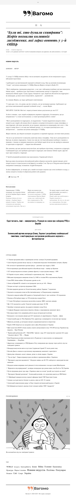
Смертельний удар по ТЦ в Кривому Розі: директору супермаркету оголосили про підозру (36, 319)
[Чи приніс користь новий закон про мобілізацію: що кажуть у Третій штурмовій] (60, 197)
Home (7, 49)
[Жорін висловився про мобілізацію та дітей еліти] (38, 196)
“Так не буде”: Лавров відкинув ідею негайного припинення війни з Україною (32, 357)
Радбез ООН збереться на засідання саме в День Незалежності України (30, 325)
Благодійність (26, 467)
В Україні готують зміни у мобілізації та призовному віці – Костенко (29, 274)
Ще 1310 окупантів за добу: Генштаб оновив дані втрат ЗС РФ (27, 304)
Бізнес (34, 466)
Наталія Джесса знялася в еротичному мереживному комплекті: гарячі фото (32, 351)
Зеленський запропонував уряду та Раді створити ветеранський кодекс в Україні (33, 383)
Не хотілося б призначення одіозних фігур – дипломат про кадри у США (31, 265)
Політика (51, 470)
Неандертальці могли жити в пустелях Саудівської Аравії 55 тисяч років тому (32, 348)
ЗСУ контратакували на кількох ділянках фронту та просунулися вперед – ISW (32, 271)
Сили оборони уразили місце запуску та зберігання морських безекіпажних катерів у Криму (37, 262)
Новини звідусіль (16, 49)
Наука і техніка (20, 470)
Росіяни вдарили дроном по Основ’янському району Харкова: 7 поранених (31, 289)
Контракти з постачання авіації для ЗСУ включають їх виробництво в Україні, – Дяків (35, 316)
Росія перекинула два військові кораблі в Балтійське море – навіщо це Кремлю (32, 268)
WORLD (9, 466)
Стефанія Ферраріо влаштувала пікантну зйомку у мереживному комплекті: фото (33, 310)
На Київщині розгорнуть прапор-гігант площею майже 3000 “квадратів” (30, 386)
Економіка (57, 466)
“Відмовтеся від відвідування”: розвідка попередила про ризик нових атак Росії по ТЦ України (38, 368)
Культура (9, 470)
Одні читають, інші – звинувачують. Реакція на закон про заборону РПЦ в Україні (38, 222)
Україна (27, 473)
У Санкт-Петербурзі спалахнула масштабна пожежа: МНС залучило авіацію (32, 301)
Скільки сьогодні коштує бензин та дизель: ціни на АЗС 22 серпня (28, 380)
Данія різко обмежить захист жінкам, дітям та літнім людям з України (30, 354)
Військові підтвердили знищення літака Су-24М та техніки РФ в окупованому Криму (35, 277)
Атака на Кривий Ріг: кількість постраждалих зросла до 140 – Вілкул (29, 283)
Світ (15, 473)
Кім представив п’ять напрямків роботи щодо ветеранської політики (29, 313)
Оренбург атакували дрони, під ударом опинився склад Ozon (27, 307)
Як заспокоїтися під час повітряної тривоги (20, 452)
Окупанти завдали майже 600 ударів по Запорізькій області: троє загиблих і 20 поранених (36, 295)
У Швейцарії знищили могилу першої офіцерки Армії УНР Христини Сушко (32, 377)
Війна (40, 466)
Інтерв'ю (17, 467)
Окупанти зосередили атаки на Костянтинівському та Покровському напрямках (33, 292)
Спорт (20, 473)
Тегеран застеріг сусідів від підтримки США (21, 286)
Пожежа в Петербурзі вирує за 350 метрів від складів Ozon (26, 298)
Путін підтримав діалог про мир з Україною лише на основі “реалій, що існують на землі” (36, 371)
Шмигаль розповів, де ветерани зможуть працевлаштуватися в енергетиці (31, 322)
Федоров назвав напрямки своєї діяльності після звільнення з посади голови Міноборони (36, 365)
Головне (48, 466)
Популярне (61, 470)
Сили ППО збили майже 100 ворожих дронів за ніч (23, 280)
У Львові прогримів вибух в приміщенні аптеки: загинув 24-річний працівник (32, 259)
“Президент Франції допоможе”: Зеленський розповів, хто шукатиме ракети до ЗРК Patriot (36, 374)
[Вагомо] (38, 13)
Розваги (9, 473)
